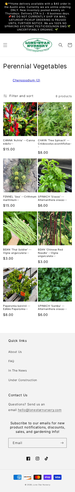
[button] (5, 45)
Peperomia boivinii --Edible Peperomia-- (16, 307)
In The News (17, 370)
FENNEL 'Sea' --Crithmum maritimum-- (19, 198)
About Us (15, 351)
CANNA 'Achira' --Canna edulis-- (19, 142)
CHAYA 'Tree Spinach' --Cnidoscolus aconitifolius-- (55, 143)
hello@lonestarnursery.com (40, 410)
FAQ (11, 361)
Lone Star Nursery (41, 485)
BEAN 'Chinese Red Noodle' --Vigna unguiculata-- (50, 253)
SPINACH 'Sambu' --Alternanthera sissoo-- (52, 307)
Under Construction (22, 380)
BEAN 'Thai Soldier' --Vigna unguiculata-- (17, 251)
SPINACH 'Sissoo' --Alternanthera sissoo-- (52, 198)
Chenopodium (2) (26, 80)
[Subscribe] (61, 443)
